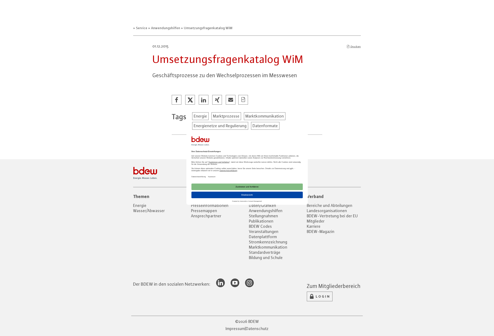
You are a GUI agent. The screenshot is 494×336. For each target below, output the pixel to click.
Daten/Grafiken (262, 205)
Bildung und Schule (266, 257)
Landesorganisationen (327, 210)
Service (141, 28)
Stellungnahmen (263, 215)
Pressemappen (204, 210)
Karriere (314, 226)
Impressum (235, 328)
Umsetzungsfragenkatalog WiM (208, 28)
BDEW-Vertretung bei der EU (332, 215)
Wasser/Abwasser (149, 210)
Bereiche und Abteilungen (329, 205)
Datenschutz (257, 328)
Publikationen (261, 221)
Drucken (355, 46)
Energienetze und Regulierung (220, 125)
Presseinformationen (209, 205)
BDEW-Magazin (320, 231)
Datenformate (265, 125)
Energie (200, 116)
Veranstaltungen (263, 231)
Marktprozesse (226, 116)
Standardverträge (264, 252)
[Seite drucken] (243, 100)
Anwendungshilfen (165, 28)
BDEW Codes (260, 226)
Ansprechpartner (206, 215)
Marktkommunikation (264, 116)
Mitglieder (316, 221)
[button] (177, 100)
